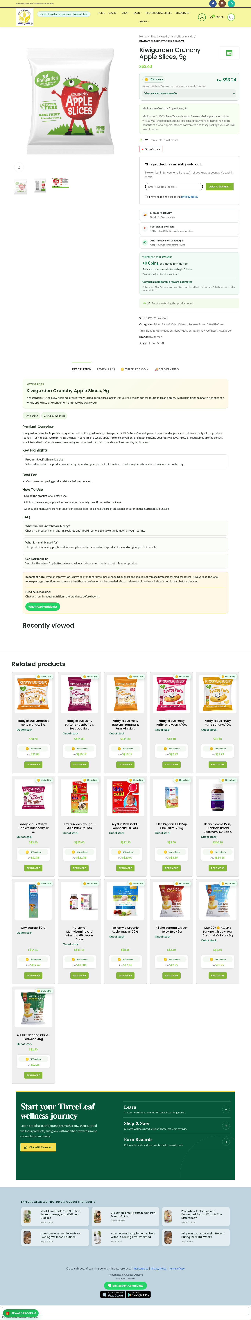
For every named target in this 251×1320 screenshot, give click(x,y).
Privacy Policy (158, 1268)
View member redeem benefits (160, 93)
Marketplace (141, 1268)
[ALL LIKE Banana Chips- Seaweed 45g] (33, 1008)
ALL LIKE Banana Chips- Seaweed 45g (33, 1037)
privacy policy (189, 196)
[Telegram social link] (162, 343)
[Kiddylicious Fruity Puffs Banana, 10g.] (217, 694)
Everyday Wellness (205, 330)
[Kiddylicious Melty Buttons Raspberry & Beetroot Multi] (79, 694)
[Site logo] (24, 16)
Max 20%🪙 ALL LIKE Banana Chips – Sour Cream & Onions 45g (217, 931)
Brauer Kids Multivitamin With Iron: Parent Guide (133, 1214)
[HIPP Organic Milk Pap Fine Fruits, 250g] (171, 797)
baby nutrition (182, 330)
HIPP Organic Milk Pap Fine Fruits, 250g (171, 826)
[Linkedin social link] (154, 343)
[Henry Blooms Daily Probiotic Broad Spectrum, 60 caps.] (217, 797)
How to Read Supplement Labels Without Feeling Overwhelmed (133, 1235)
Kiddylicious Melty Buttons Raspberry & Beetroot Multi (79, 724)
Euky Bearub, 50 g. (33, 928)
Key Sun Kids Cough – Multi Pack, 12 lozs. (79, 826)
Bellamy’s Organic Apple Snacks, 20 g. (125, 929)
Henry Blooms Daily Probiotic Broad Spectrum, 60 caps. (218, 828)
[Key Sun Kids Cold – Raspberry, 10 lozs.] (125, 797)
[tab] (81, 367)
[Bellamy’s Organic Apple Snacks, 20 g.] (125, 901)
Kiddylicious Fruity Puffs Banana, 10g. (218, 723)
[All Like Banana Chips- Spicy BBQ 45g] (171, 901)
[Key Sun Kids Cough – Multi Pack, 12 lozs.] (79, 797)
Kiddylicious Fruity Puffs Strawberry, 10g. (171, 723)
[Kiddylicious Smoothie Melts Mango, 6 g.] (33, 694)
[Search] (231, 17)
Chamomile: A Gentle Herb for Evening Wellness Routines (60, 1235)
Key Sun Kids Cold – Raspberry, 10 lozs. (125, 826)
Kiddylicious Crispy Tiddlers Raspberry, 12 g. (33, 828)
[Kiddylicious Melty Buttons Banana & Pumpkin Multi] (125, 694)
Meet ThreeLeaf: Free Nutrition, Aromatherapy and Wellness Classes (60, 1214)
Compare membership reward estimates (167, 281)
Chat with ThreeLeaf (40, 1147)
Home (142, 36)
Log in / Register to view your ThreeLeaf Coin (64, 14)
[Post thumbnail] (27, 1216)
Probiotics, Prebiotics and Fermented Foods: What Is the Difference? (201, 1214)
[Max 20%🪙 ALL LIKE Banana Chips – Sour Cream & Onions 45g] (217, 901)
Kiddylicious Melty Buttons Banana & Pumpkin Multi (125, 724)
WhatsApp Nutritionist (42, 606)
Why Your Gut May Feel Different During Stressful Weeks (202, 1235)
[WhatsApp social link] (231, 3)
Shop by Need (158, 36)
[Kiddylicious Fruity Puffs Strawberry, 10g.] (171, 694)
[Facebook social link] (213, 3)
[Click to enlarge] (19, 167)
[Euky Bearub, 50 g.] (33, 901)
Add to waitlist (219, 186)
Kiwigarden (225, 330)
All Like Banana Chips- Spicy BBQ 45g (171, 929)
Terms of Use (177, 1268)
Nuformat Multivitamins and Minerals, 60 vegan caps (79, 933)
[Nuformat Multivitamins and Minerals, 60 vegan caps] (79, 901)
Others (182, 324)
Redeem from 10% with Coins (206, 324)
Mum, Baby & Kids (182, 36)
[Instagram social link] (222, 3)
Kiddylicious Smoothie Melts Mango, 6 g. (33, 723)
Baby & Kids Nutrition (159, 330)
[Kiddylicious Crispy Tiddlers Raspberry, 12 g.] (33, 797)
